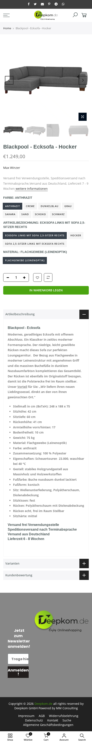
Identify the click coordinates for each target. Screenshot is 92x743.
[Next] (83, 80)
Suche (66, 720)
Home (7, 28)
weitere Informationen (31, 189)
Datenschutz (34, 720)
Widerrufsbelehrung (63, 716)
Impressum (26, 716)
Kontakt (52, 720)
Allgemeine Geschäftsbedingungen (48, 725)
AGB (42, 716)
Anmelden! (18, 672)
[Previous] (9, 80)
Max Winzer (11, 168)
